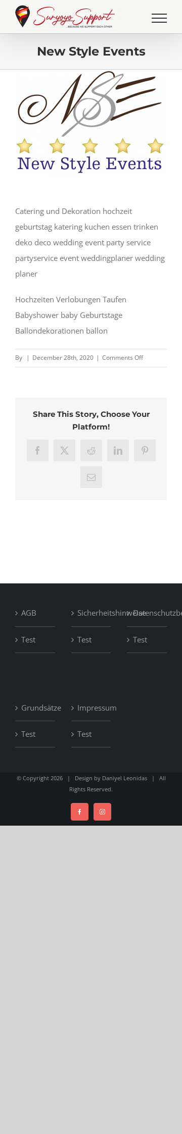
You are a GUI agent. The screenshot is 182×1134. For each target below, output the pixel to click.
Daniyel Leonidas (124, 778)
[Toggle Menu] (159, 18)
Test (28, 639)
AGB (28, 613)
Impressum (91, 708)
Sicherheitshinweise (91, 613)
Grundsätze (35, 708)
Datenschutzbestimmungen (147, 613)
